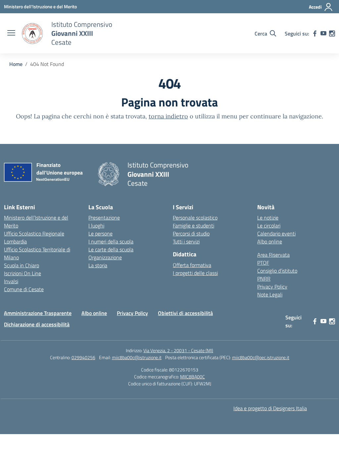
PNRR (263, 279)
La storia (97, 265)
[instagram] (332, 33)
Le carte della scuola (110, 249)
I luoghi (96, 225)
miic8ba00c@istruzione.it (137, 357)
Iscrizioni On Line (22, 273)
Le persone (100, 233)
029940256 (83, 357)
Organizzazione (105, 257)
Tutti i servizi (186, 241)
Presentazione (104, 218)
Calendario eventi (276, 233)
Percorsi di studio (191, 233)
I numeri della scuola (110, 241)
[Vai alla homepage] (32, 33)
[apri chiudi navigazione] (11, 33)
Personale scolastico (195, 218)
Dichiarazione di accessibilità (37, 324)
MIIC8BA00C (192, 376)
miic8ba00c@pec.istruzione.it (260, 357)
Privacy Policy (272, 287)
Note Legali (269, 294)
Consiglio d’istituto (277, 271)
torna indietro (168, 116)
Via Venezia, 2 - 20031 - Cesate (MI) (178, 350)
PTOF (263, 263)
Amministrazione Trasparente (38, 313)
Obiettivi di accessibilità (185, 313)
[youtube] (323, 33)
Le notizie (267, 218)
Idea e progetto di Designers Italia (270, 408)
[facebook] (315, 33)
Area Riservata (273, 255)
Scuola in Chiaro (21, 265)
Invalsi (11, 281)
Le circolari (268, 225)
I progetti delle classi (195, 273)
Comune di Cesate (24, 289)
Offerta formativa (192, 265)
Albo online (269, 241)
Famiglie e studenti (193, 225)
